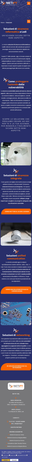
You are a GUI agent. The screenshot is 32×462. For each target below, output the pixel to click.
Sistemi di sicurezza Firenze (17, 440)
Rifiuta (5, 460)
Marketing (13, 455)
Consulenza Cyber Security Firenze (17, 443)
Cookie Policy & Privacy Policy (13, 453)
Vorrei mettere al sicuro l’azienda (17, 211)
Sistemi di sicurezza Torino (17, 434)
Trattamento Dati (21, 455)
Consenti (14, 460)
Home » (3, 22)
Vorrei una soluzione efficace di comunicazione (17, 290)
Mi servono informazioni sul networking (17, 366)
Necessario (5, 457)
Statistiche (6, 455)
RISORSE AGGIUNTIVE (16, 431)
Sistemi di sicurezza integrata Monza (17, 446)
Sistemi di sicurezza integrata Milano (16, 437)
